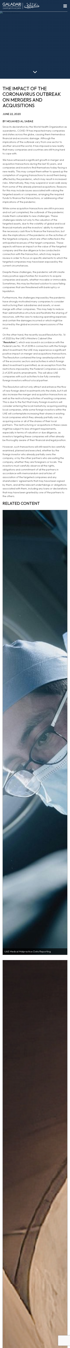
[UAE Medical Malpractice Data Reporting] (35, 732)
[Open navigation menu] (65, 6)
